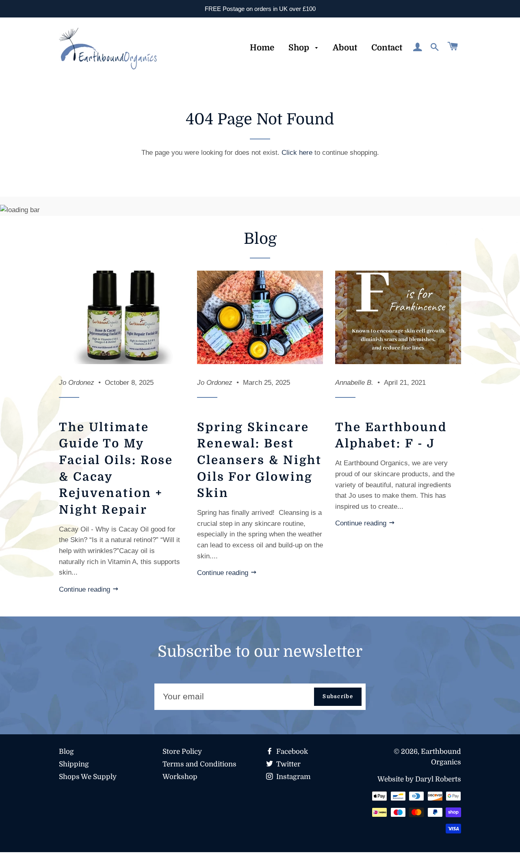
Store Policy (182, 751)
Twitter (288, 764)
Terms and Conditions (199, 764)
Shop (299, 47)
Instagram (293, 777)
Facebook (291, 751)
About (345, 47)
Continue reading (85, 589)
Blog (66, 751)
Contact (386, 47)
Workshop (179, 777)
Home (262, 47)
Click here (297, 152)
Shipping (74, 764)
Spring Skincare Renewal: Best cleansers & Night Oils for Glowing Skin (259, 460)
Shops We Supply (88, 777)
